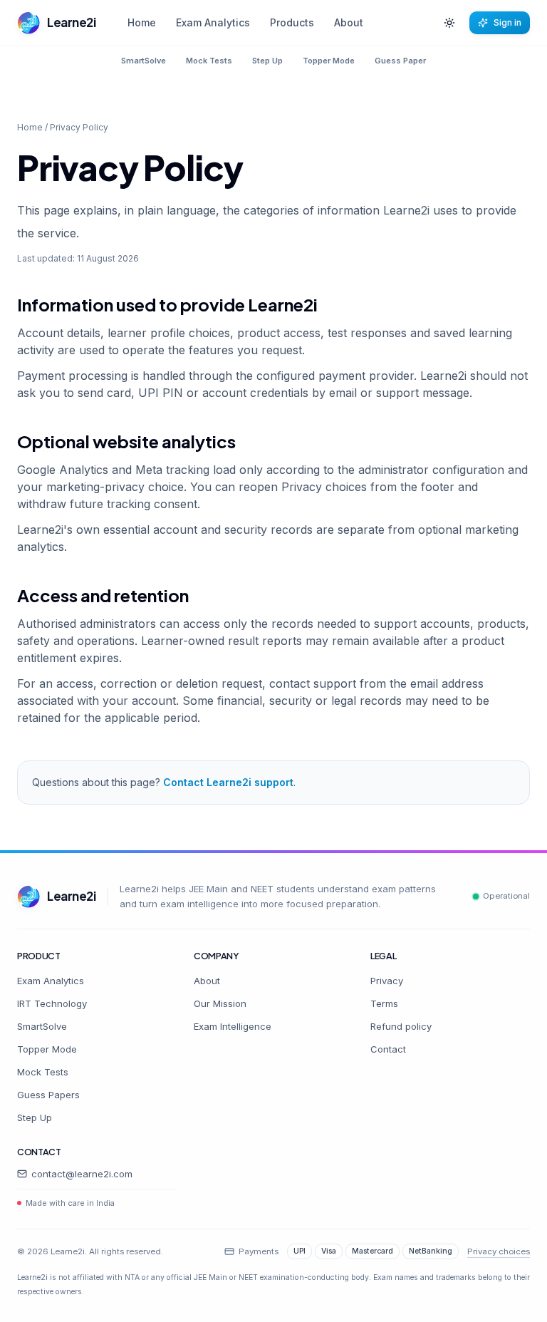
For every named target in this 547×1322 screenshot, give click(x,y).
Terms (384, 1003)
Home (141, 22)
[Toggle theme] (449, 23)
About (348, 22)
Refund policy (401, 1026)
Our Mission (220, 1003)
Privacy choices (498, 1251)
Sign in (507, 22)
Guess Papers (48, 1094)
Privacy (386, 980)
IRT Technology (52, 1003)
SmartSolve (143, 61)
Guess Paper (400, 61)
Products (292, 22)
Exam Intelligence (232, 1026)
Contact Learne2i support (228, 782)
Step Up (267, 61)
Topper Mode (329, 61)
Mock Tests (209, 61)
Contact (388, 1049)
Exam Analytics (213, 22)
